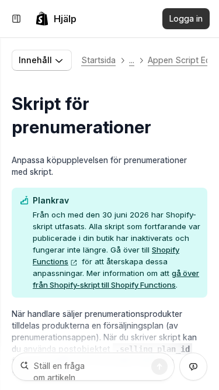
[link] (56, 19)
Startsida (98, 60)
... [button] (131, 60)
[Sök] (159, 366)
